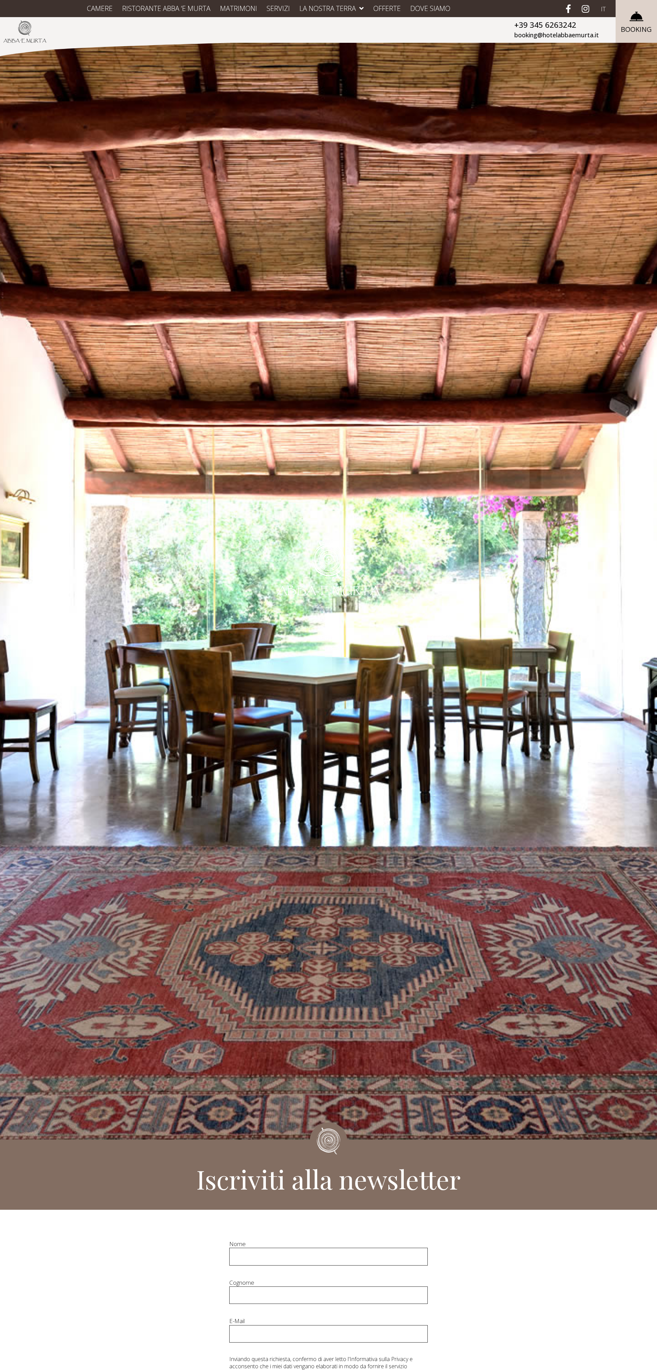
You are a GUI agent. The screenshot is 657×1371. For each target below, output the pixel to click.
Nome (237, 1244)
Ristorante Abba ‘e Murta (166, 8)
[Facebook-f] (568, 8)
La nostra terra (327, 8)
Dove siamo (430, 8)
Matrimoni (238, 8)
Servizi (278, 8)
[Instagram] (585, 8)
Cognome (241, 1282)
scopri (328, 636)
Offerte (387, 8)
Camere (100, 8)
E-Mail (237, 1321)
